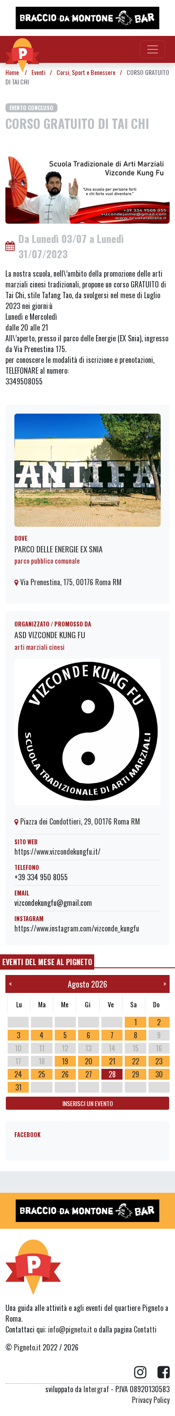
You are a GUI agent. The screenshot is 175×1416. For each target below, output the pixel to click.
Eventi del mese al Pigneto (47, 962)
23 (158, 1061)
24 (18, 1074)
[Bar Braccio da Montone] (87, 18)
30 (159, 1074)
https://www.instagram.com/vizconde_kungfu (76, 928)
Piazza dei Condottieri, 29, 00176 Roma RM (79, 821)
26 (65, 1074)
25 (41, 1074)
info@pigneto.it (70, 1329)
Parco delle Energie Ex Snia (58, 549)
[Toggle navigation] (152, 49)
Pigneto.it (27, 1347)
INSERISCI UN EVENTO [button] (87, 1103)
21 (112, 1061)
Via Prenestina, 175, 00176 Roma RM (70, 582)
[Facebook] (164, 1372)
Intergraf (96, 1389)
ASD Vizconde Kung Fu (49, 634)
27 (88, 1074)
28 (112, 1074)
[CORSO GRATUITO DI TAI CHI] (87, 189)
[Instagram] (146, 1372)
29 (135, 1074)
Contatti (145, 1329)
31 (18, 1087)
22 (135, 1061)
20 (88, 1061)
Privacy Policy (151, 1399)
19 (65, 1061)
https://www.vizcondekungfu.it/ (57, 851)
